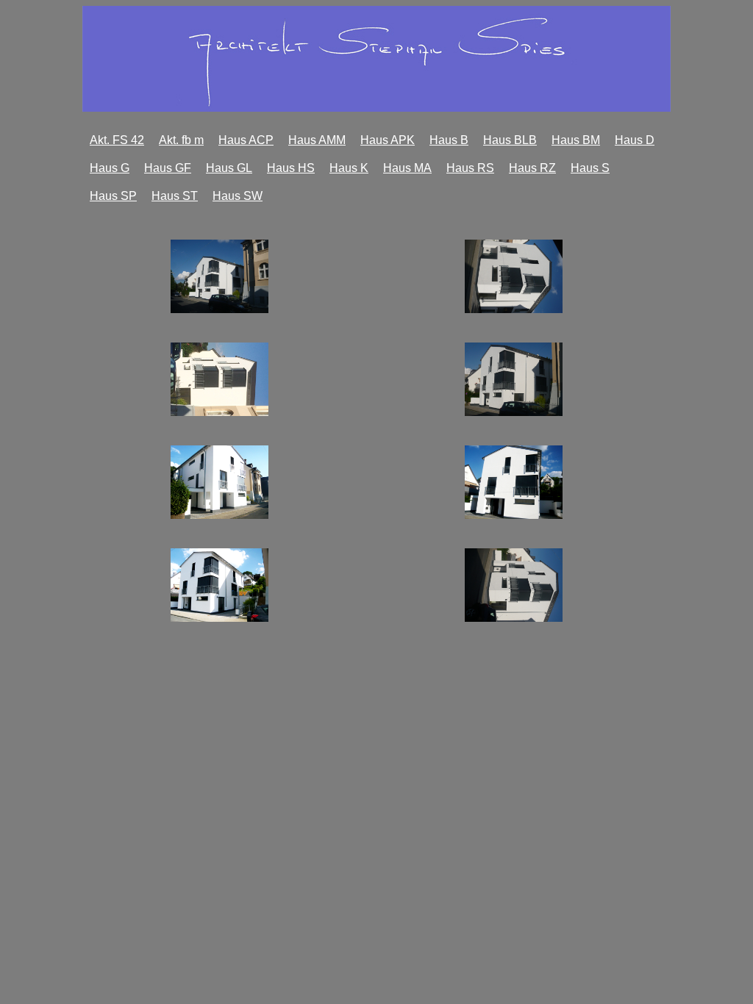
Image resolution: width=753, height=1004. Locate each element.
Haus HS (291, 168)
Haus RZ (532, 168)
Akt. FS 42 (117, 140)
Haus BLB (510, 140)
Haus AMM (317, 140)
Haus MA (407, 168)
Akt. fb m (181, 140)
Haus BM (576, 140)
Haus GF (167, 168)
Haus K (348, 168)
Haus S (590, 168)
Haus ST (174, 196)
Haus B (448, 140)
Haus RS (470, 168)
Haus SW (238, 196)
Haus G (109, 168)
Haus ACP (246, 140)
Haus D (634, 140)
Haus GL (229, 168)
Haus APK (387, 140)
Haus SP (113, 196)
